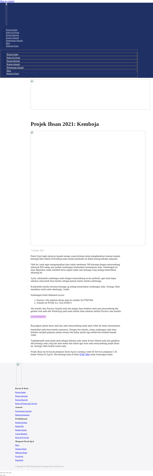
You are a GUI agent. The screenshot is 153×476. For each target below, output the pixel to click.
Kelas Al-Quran (12, 32)
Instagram (19, 460)
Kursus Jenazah (12, 38)
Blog (8, 43)
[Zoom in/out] (1, 472)
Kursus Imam (11, 30)
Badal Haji (19, 426)
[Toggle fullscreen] (4, 472)
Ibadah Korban (21, 423)
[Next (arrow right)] (4, 475)
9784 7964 (84, 354)
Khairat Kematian (22, 415)
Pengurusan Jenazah (14, 40)
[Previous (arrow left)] (1, 475)
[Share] (7, 472)
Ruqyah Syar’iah (22, 437)
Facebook (19, 456)
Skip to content (7, 1)
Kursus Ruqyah (12, 35)
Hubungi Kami (12, 46)
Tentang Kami (21, 449)
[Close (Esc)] (10, 472)
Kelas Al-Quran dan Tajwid (26, 404)
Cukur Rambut (21, 434)
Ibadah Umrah (21, 430)
